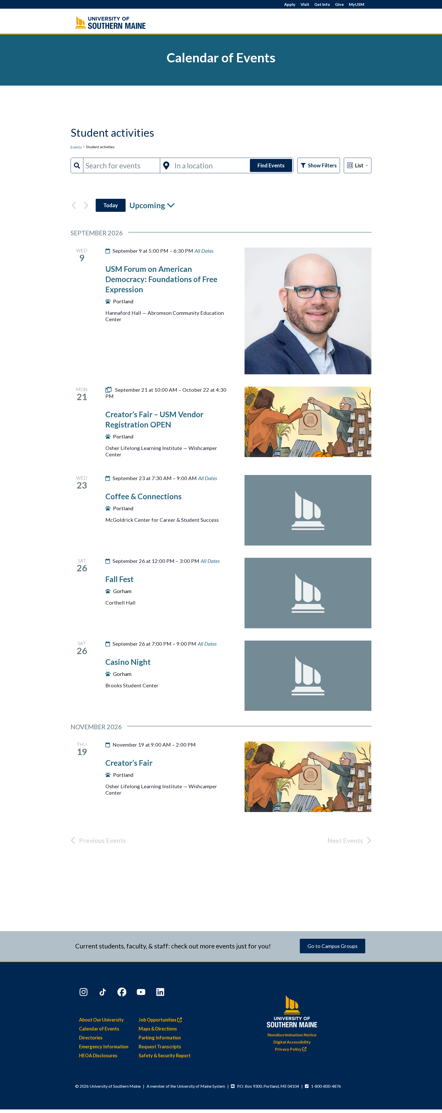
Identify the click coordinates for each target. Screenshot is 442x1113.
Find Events (271, 165)
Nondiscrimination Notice (292, 1034)
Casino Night (128, 661)
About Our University (101, 1020)
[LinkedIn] (161, 993)
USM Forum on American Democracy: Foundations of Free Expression (161, 279)
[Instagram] (84, 993)
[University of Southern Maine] (292, 1010)
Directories (91, 1037)
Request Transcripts (160, 1046)
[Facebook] (122, 993)
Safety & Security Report (165, 1055)
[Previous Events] (74, 205)
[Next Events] (86, 205)
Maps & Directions (158, 1028)
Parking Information (160, 1037)
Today (110, 205)
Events (76, 147)
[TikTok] (103, 993)
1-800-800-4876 (326, 1086)
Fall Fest (119, 579)
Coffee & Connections (143, 496)
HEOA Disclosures (98, 1055)
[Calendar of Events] (121, 22)
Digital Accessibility (292, 1041)
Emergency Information (103, 1046)
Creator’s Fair (128, 762)
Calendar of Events (99, 1028)
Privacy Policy (288, 1049)
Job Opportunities (158, 1020)
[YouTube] (142, 993)
